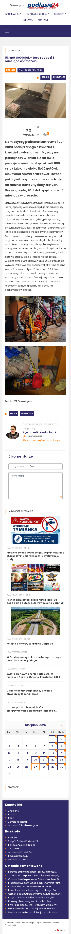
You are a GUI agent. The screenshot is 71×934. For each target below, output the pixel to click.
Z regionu (13, 810)
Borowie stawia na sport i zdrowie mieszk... (32, 871)
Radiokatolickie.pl (18, 856)
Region (10, 70)
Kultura (12, 814)
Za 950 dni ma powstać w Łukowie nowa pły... (34, 875)
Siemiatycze (17, 5)
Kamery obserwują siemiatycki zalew (29, 901)
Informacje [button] (12, 14)
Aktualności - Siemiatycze (23, 825)
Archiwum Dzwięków (20, 852)
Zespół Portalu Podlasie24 (23, 841)
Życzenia (13, 848)
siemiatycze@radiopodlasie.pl (43, 440)
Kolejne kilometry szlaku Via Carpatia (29, 886)
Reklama (28, 20)
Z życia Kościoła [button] (36, 14)
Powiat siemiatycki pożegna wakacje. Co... (32, 890)
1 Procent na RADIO (18, 859)
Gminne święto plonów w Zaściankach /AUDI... (34, 879)
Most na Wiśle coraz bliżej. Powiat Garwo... (32, 908)
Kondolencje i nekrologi (21, 845)
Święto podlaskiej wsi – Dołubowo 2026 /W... (33, 905)
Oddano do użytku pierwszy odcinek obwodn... (35, 894)
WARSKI (62, 930)
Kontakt (43, 20)
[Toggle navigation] (7, 31)
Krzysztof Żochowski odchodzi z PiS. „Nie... (32, 897)
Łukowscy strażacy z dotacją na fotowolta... (34, 912)
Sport (11, 818)
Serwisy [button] (59, 14)
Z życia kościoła (17, 821)
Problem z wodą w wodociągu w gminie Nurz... (34, 883)
